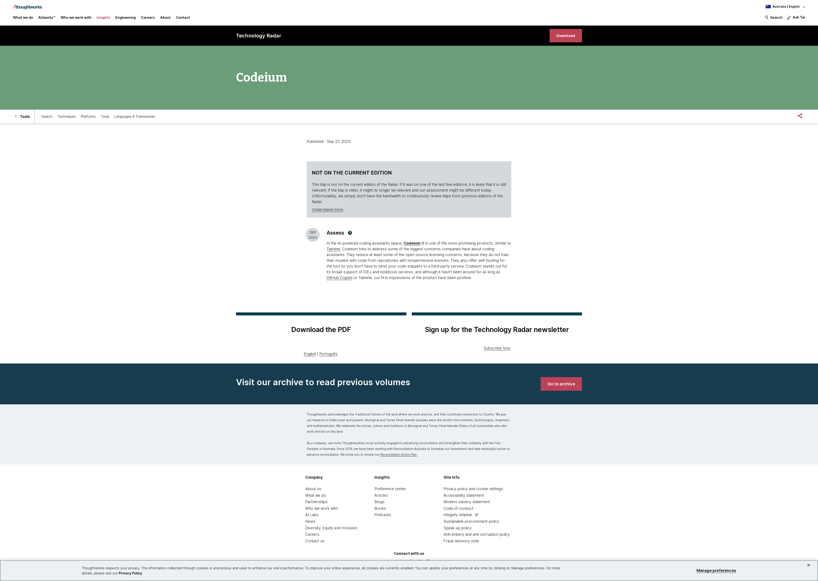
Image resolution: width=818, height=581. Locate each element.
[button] (350, 233)
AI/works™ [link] (46, 17)
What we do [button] (23, 17)
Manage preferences (716, 570)
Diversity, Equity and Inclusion (331, 528)
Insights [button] (103, 17)
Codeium (412, 243)
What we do (315, 495)
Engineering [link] (125, 17)
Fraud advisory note (461, 541)
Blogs (379, 501)
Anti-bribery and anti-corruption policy (477, 534)
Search (776, 17)
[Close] (808, 565)
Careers (312, 534)
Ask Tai (799, 17)
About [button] (165, 17)
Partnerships (316, 501)
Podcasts (382, 514)
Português (328, 354)
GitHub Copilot (340, 277)
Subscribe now (497, 348)
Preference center (390, 489)
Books (380, 508)
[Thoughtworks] (27, 5)
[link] (566, 35)
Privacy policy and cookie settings (473, 489)
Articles (381, 495)
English (310, 354)
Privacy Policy (130, 573)
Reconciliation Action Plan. (398, 454)
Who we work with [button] (76, 17)
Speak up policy (458, 528)
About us (313, 489)
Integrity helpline (458, 514)
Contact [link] (183, 17)
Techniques (67, 116)
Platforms (88, 116)
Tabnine (333, 249)
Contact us (314, 541)
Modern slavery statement (467, 501)
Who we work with (321, 508)
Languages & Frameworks (134, 116)
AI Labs (311, 514)
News (310, 521)
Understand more (327, 209)
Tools (105, 116)
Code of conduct (458, 508)
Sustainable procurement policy (471, 521)
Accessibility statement (464, 495)
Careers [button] (148, 17)
